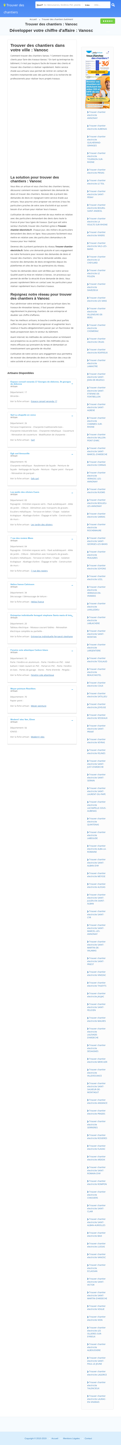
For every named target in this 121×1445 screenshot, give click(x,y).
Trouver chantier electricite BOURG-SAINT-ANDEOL (96, 207)
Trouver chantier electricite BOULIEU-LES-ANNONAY (97, 502)
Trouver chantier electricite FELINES (96, 751)
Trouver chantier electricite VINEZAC (96, 973)
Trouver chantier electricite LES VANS (97, 299)
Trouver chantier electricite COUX (96, 684)
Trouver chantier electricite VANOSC (96, 1256)
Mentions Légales (71, 1438)
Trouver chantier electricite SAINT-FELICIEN (96, 1007)
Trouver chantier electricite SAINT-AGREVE (96, 407)
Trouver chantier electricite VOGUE (96, 1307)
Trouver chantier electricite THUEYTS (96, 984)
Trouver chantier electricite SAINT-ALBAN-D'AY (96, 862)
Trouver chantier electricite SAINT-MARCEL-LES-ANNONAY (96, 929)
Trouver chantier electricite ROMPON (97, 1182)
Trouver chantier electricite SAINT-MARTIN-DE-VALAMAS (96, 946)
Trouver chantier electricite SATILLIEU (97, 695)
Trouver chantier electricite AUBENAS (97, 127)
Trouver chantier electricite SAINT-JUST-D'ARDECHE (96, 763)
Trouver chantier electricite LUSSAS (96, 1245)
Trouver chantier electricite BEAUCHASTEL (96, 672)
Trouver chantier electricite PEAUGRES (96, 554)
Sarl (33, 439)
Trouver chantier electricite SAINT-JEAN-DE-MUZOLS (96, 376)
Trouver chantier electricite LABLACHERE (96, 620)
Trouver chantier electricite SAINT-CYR (96, 914)
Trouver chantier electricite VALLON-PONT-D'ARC (96, 437)
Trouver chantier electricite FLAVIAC (96, 1147)
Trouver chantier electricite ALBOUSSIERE (96, 1347)
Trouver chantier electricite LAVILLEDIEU (96, 606)
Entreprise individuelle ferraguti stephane (52, 636)
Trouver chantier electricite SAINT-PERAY (96, 194)
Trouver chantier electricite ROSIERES (97, 1137)
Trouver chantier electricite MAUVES (96, 1019)
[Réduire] (104, 1403)
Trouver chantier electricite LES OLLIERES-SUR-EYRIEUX (96, 1332)
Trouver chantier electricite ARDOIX (96, 1158)
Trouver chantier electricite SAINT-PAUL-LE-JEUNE (96, 1360)
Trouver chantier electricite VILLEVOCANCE (96, 1072)
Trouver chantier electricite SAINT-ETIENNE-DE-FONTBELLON (96, 392)
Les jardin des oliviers (42, 524)
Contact (88, 1438)
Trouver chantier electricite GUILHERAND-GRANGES (96, 141)
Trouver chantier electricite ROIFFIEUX (97, 351)
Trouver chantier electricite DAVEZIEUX (96, 287)
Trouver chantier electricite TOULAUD (97, 660)
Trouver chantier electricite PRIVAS (96, 171)
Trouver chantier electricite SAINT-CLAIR (96, 1208)
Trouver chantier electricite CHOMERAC (96, 328)
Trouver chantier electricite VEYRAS (96, 741)
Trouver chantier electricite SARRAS (96, 515)
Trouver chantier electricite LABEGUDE (96, 835)
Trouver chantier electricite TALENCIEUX (96, 1385)
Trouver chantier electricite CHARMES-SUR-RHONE (96, 422)
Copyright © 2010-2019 (35, 1438)
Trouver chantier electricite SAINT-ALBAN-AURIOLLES (96, 1222)
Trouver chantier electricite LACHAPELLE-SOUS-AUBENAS (96, 806)
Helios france (37, 601)
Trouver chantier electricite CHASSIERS (96, 1194)
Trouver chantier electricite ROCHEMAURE (96, 527)
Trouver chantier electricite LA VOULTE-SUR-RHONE (97, 221)
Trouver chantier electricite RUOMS (96, 491)
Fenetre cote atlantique (42, 675)
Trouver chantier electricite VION (96, 1318)
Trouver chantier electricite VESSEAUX (97, 716)
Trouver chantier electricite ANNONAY (96, 115)
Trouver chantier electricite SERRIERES (96, 1124)
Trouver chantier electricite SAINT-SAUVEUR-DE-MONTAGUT (96, 1088)
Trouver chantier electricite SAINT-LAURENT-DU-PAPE (96, 791)
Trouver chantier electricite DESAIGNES (96, 1048)
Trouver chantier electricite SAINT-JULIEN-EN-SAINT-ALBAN (96, 899)
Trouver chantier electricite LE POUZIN (96, 273)
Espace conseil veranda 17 (44, 401)
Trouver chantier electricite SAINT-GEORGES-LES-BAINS (97, 541)
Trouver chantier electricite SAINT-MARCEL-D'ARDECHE (97, 451)
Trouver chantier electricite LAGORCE (97, 1373)
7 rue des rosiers (39, 570)
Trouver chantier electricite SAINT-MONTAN (96, 633)
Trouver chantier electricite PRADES (96, 1112)
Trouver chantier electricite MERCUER (97, 1060)
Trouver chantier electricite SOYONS (96, 567)
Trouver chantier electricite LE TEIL (96, 182)
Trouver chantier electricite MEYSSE (96, 875)
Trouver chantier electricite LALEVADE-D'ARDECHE (96, 1033)
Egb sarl (35, 478)
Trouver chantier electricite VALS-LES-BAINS (97, 246)
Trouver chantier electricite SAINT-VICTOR (96, 1281)
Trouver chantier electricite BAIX (96, 1234)
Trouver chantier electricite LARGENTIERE (96, 647)
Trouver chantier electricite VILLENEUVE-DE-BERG (96, 313)
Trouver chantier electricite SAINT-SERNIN (96, 777)
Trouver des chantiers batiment (57, 19)
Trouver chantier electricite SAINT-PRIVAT (96, 728)
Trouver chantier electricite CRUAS (96, 340)
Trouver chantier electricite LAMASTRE (96, 363)
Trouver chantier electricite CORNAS (96, 463)
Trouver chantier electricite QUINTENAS (96, 821)
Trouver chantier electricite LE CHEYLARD (96, 259)
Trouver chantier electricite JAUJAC (96, 995)
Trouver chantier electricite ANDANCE (97, 1101)
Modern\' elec (38, 736)
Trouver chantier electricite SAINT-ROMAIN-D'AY (96, 1170)
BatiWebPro (93, 1429)
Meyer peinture (38, 705)
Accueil (33, 19)
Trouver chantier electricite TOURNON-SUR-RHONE (96, 157)
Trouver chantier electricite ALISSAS (96, 885)
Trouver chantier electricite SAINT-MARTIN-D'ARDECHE (97, 1295)
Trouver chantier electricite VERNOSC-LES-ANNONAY (96, 477)
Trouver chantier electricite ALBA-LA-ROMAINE (96, 848)
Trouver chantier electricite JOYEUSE (96, 706)
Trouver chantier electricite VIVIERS (96, 234)
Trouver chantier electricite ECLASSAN (96, 1268)
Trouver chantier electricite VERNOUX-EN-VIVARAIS (96, 591)
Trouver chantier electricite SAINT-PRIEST (96, 961)
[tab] (42, 384)
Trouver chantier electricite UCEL (96, 578)
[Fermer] (109, 1403)
